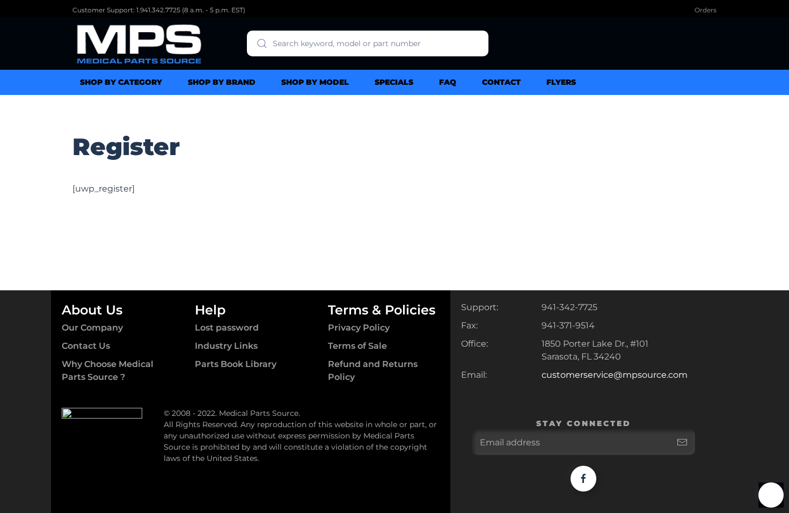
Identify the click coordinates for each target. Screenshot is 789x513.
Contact (501, 82)
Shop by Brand (221, 82)
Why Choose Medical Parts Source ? (108, 370)
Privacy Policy (359, 328)
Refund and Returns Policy (373, 370)
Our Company (92, 328)
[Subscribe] (682, 442)
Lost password (227, 328)
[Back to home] (139, 43)
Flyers (561, 82)
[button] (771, 495)
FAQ (447, 82)
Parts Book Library (235, 364)
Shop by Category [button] (121, 82)
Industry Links (226, 346)
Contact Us (86, 346)
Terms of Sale (357, 346)
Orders (706, 10)
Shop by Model (315, 82)
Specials (394, 82)
